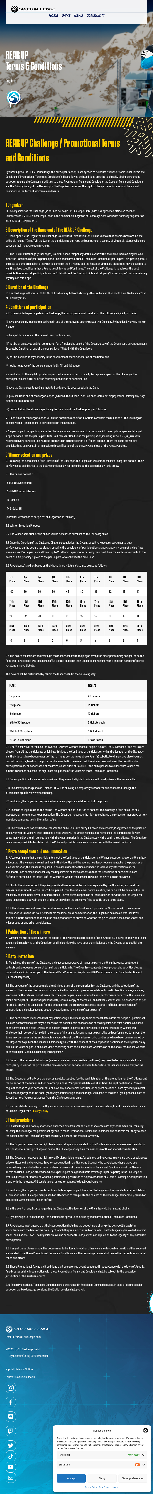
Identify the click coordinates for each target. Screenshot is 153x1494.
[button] (145, 1430)
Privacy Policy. (40, 1111)
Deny (102, 1478)
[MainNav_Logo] (33, 7)
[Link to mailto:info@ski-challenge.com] (11, 1477)
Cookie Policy (91, 1487)
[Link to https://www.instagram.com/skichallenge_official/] (11, 1388)
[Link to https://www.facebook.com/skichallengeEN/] (11, 1402)
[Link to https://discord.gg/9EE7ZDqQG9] (11, 1416)
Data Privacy (105, 1487)
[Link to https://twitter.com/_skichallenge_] (11, 1445)
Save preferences (133, 1478)
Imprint (116, 1487)
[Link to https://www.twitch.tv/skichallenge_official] (11, 1431)
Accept (71, 1478)
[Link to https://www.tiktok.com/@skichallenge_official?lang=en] (11, 1456)
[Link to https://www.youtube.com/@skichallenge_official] (11, 1467)
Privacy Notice (24, 1369)
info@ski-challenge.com (27, 1337)
